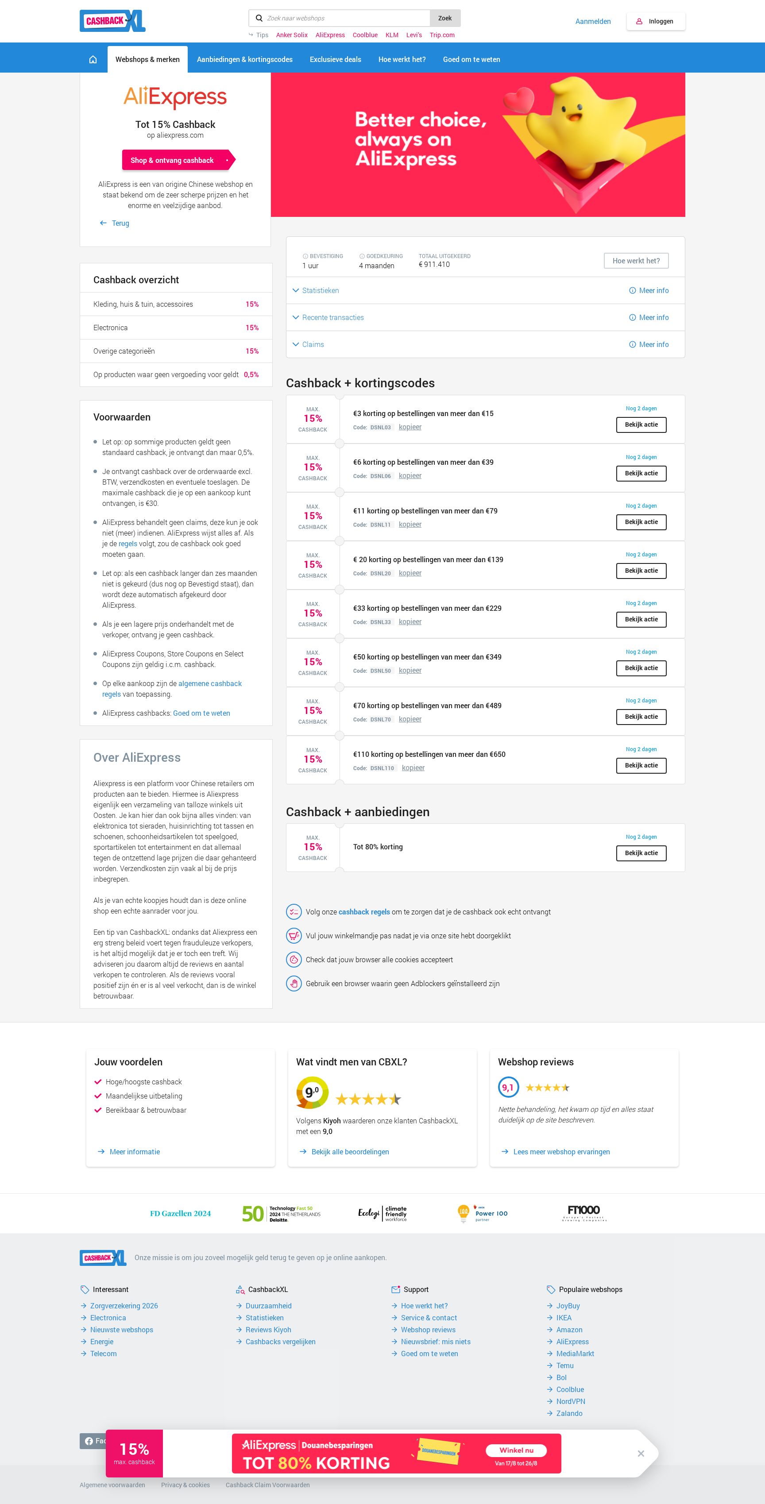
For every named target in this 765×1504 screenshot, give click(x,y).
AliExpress (330, 35)
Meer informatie (135, 1151)
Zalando (569, 1413)
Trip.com (442, 35)
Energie (101, 1342)
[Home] (93, 59)
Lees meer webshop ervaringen (562, 1151)
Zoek (445, 18)
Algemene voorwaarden (112, 1485)
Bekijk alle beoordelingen (350, 1151)
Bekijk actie (641, 424)
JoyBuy (568, 1306)
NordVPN (570, 1401)
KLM (392, 35)
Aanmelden (593, 21)
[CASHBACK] (113, 21)
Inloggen (661, 21)
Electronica (108, 1318)
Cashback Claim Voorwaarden (268, 1485)
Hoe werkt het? (424, 1306)
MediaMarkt (575, 1353)
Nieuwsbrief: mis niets (436, 1342)
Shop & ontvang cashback (172, 160)
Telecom (103, 1353)
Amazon (569, 1330)
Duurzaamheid (269, 1306)
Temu (565, 1365)
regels (128, 543)
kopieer (410, 426)
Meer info (654, 290)
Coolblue (365, 35)
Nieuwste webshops (121, 1330)
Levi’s (414, 35)
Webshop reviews (428, 1330)
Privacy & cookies (185, 1485)
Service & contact (429, 1318)
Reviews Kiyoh (268, 1330)
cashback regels (364, 911)
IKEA (564, 1318)
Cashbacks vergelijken (281, 1342)
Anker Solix (292, 35)
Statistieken (265, 1318)
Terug (120, 223)
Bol (561, 1377)
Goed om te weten (201, 712)
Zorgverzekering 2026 (124, 1306)
